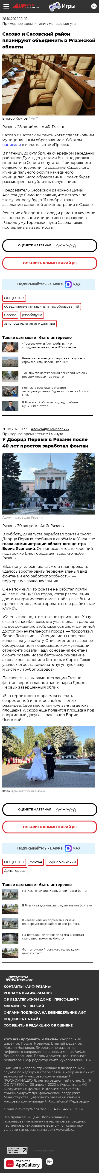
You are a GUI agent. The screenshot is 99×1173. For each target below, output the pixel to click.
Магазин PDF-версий (24, 1006)
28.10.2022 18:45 (14, 19)
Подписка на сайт (22, 1019)
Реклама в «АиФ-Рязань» (28, 993)
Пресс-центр (66, 999)
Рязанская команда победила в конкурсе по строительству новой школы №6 (54, 360)
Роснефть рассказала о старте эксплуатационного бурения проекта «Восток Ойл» (55, 391)
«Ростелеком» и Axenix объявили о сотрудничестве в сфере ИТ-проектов (49, 345)
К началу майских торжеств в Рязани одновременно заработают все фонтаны (51, 921)
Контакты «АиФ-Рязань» (28, 987)
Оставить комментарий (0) (50, 263)
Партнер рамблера (43, 1150)
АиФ (34, 118)
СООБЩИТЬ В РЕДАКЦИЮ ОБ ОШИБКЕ (38, 1025)
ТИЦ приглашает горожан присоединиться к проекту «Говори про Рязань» (54, 374)
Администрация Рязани (22, 517)
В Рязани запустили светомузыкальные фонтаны (57, 905)
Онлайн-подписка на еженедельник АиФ (45, 1012)
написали (11, 145)
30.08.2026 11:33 (14, 429)
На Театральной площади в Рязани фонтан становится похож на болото (53, 936)
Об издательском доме (27, 999)
